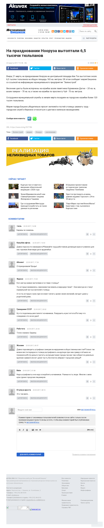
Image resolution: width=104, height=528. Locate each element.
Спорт (51, 38)
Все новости (12, 38)
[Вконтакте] (56, 31)
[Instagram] (70, 31)
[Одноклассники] (61, 31)
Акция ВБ (69, 38)
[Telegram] (73, 31)
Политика (20, 38)
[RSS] (53, 31)
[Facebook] (58, 31)
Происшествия (59, 38)
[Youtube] (67, 31)
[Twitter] (64, 31)
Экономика (29, 38)
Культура (45, 38)
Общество (37, 38)
